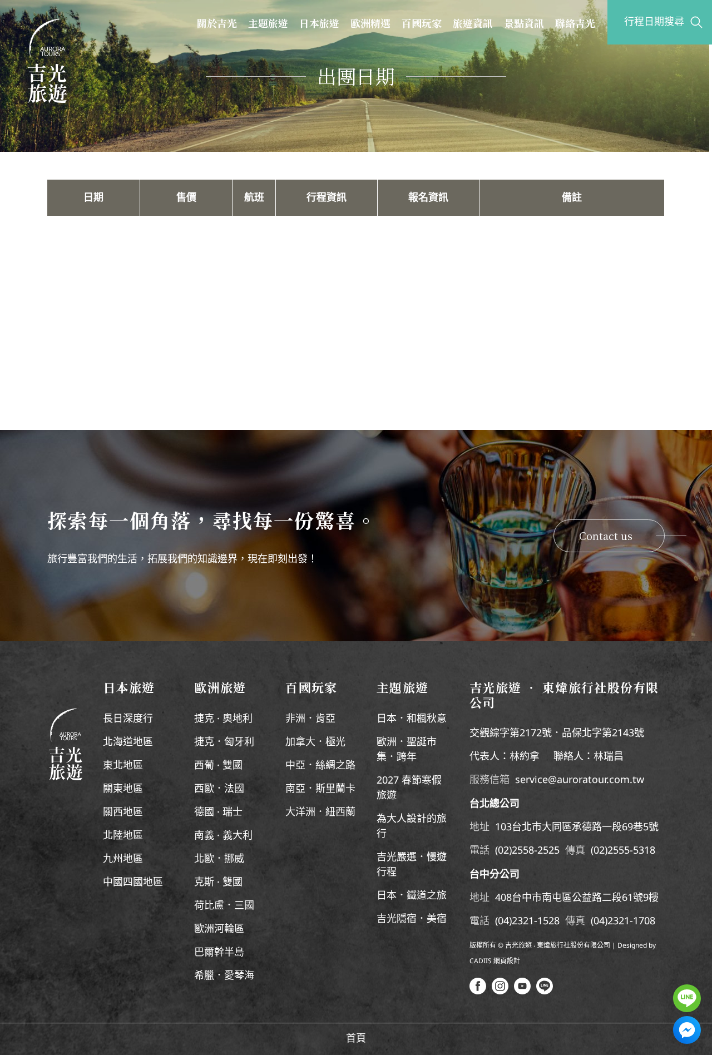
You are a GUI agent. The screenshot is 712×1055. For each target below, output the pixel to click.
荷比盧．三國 (224, 906)
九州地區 (123, 859)
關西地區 (123, 812)
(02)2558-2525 (527, 850)
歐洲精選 (370, 23)
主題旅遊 (268, 23)
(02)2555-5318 (623, 850)
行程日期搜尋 (654, 22)
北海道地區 (128, 742)
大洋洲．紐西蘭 (320, 812)
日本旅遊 (319, 23)
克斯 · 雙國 (218, 882)
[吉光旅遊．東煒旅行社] (47, 60)
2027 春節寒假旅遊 (409, 788)
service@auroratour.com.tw (579, 780)
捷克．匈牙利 (224, 742)
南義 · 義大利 (223, 835)
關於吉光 (217, 23)
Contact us (605, 535)
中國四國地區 (133, 882)
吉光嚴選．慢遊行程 (412, 865)
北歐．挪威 (219, 859)
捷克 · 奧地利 (223, 719)
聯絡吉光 (575, 23)
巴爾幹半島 (219, 952)
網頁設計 (506, 961)
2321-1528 (536, 921)
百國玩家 (422, 23)
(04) (503, 921)
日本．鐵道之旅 (412, 896)
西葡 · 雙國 (218, 765)
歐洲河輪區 (219, 929)
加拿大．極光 (315, 742)
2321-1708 (631, 921)
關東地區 (123, 789)
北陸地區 (123, 835)
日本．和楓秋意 (412, 719)
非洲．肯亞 (310, 719)
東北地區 (123, 765)
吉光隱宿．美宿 (412, 919)
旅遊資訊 (473, 23)
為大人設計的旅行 (412, 827)
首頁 (356, 1038)
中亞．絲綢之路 (320, 765)
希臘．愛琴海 (224, 976)
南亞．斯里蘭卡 (320, 789)
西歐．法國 (219, 789)
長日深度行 (128, 719)
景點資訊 (524, 23)
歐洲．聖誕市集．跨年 (407, 750)
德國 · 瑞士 (218, 812)
